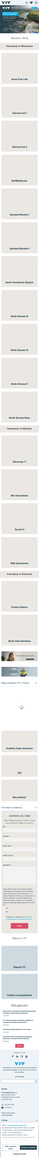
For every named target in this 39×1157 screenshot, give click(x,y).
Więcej (19, 1046)
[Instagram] (21, 1056)
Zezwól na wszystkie (28, 1147)
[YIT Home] (5, 2)
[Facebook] (12, 1056)
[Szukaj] (35, 1081)
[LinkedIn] (17, 1056)
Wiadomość (6, 865)
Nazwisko (6, 836)
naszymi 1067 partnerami (17, 1125)
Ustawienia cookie (19, 1154)
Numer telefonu (8, 855)
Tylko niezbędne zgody (11, 1147)
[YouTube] (26, 1056)
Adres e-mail (7, 846)
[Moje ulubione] (31, 3)
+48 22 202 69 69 (6, 1115)
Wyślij (19, 926)
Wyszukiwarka (19, 1077)
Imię (4, 827)
